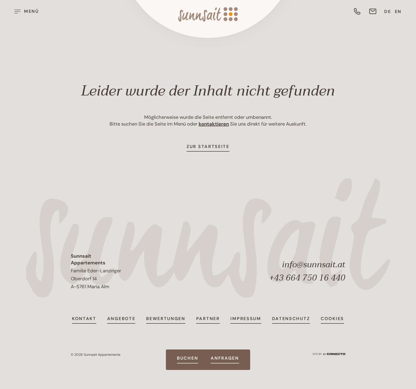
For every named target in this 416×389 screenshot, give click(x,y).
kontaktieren (214, 124)
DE (387, 11)
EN (398, 11)
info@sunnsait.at (313, 264)
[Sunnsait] (208, 14)
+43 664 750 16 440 (307, 278)
